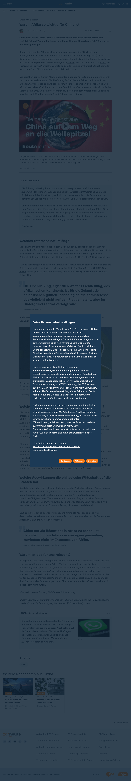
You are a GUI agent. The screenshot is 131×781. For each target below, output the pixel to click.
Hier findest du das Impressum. (49, 443)
